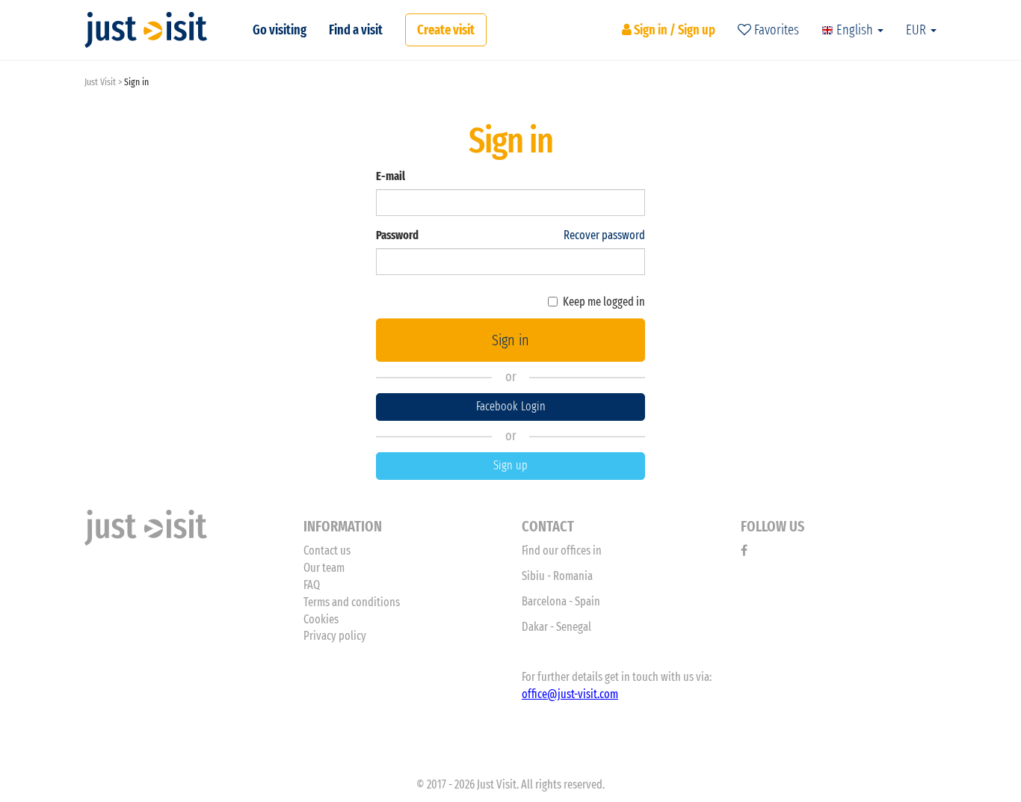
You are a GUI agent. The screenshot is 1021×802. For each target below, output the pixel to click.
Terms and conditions (351, 602)
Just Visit (100, 81)
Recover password (604, 235)
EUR (917, 30)
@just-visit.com (582, 694)
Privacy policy (334, 636)
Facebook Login (511, 406)
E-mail (390, 176)
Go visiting (279, 30)
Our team (324, 568)
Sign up (510, 465)
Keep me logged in (604, 301)
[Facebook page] (744, 550)
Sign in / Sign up (673, 30)
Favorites (775, 30)
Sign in (510, 340)
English (854, 30)
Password (397, 235)
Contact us (327, 550)
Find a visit (356, 30)
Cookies (321, 619)
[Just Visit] (146, 30)
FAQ (311, 585)
